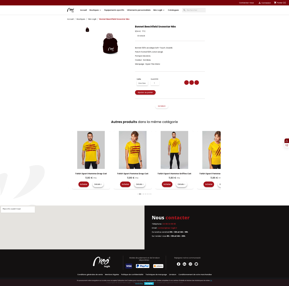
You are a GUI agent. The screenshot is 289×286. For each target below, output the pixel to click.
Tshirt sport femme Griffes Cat (178, 173)
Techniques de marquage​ (156, 274)
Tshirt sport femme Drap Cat (94, 173)
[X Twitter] (191, 82)
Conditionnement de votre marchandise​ (195, 274)
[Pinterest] (196, 82)
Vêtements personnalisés (139, 10)
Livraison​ (172, 274)
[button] (145, 92)
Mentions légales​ (112, 274)
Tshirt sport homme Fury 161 (220, 173)
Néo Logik (159, 10)
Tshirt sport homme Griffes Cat (136, 173)
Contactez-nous (246, 2)
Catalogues (173, 10)
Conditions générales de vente (90, 274)
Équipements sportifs (114, 10)
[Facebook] (186, 82)
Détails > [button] (101, 184)
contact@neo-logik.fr (167, 228)
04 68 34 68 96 (169, 224)
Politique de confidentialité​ (132, 274)
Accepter (149, 283)
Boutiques (96, 10)
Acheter (87, 184)
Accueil (83, 10)
